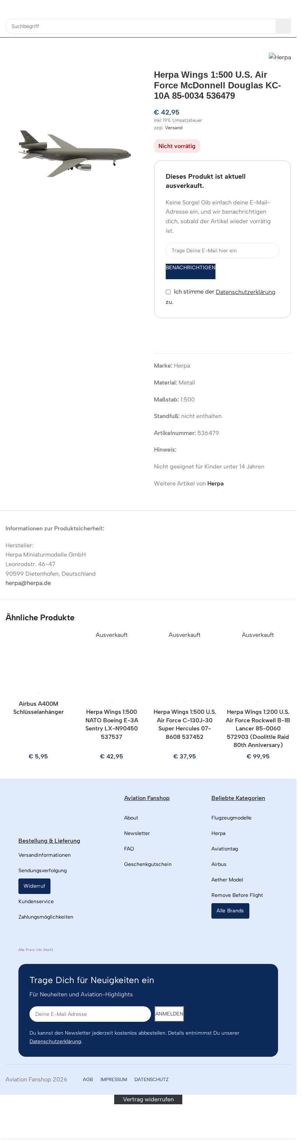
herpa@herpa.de (28, 582)
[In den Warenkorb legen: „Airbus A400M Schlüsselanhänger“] (39, 685)
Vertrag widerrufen (148, 1099)
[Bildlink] (56, 810)
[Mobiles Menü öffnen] (8, 7)
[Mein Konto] (288, 7)
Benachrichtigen (190, 267)
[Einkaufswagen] (274, 7)
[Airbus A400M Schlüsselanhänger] (38, 664)
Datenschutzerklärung (245, 291)
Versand (174, 127)
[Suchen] (283, 26)
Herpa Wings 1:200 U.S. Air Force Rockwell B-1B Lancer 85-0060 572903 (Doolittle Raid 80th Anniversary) (258, 728)
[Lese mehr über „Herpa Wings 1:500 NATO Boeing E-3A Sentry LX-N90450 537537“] (112, 693)
